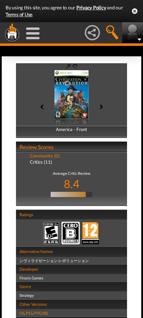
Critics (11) (41, 162)
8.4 (71, 183)
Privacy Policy (91, 7)
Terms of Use (19, 14)
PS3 (29, 313)
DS (21, 313)
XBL (45, 313)
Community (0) (45, 155)
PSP (37, 313)
